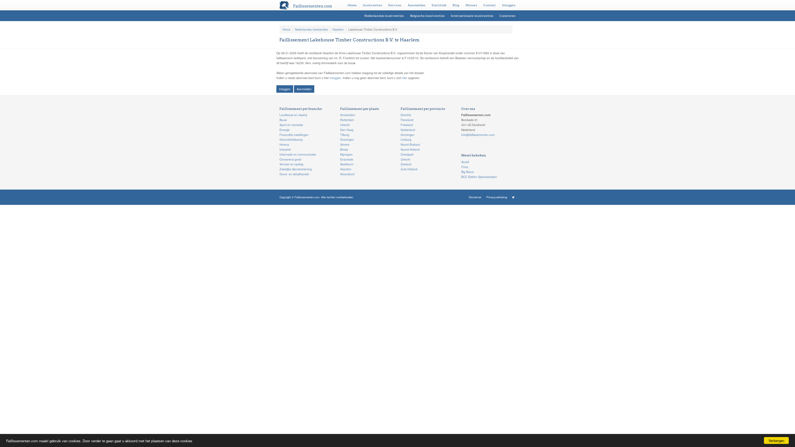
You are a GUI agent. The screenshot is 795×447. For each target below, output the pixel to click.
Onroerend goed (290, 159)
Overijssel (407, 154)
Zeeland (406, 164)
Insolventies (372, 5)
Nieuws (471, 5)
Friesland (407, 125)
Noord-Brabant (410, 144)
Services (394, 5)
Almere (344, 144)
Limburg (406, 139)
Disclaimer (475, 197)
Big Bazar (467, 172)
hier (404, 78)
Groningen (347, 139)
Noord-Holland (410, 149)
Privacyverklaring (496, 197)
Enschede (346, 159)
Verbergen (776, 440)
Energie (284, 130)
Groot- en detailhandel (294, 174)
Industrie (285, 149)
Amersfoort (347, 174)
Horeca (284, 144)
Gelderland (408, 130)
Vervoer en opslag (291, 164)
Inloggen (509, 5)
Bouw (283, 120)
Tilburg (344, 135)
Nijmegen (346, 154)
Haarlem (338, 29)
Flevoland (407, 120)
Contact (489, 5)
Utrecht (345, 125)
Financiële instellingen (293, 135)
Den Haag (346, 130)
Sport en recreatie (291, 125)
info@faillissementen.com (478, 135)
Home (352, 5)
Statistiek (439, 5)
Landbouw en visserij (293, 115)
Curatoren (507, 15)
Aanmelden (417, 5)
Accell (465, 162)
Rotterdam (347, 120)
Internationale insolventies (472, 15)
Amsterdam (347, 115)
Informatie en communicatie (297, 154)
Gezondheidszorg (291, 139)
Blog (456, 5)
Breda (344, 149)
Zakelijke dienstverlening (295, 169)
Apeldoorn (347, 164)
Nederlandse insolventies (384, 15)
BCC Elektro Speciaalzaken (479, 177)
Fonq (464, 167)
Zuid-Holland (409, 169)
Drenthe (406, 115)
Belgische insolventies (427, 15)
